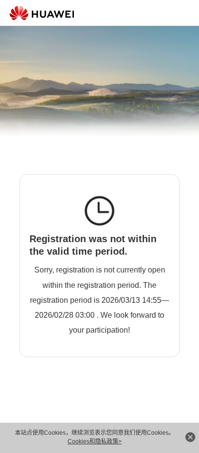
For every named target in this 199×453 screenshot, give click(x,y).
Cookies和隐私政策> (95, 441)
